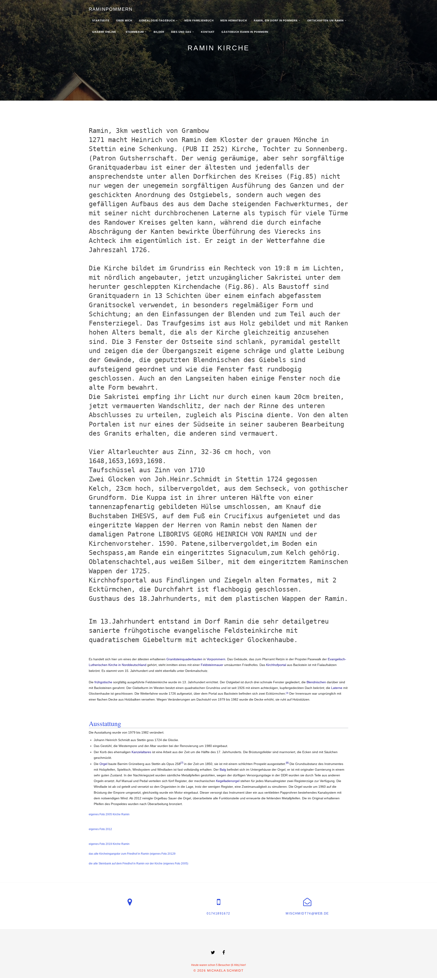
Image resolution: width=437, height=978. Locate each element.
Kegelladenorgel (227, 781)
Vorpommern (216, 659)
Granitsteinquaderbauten (184, 659)
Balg (223, 769)
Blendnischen (316, 682)
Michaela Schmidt (225, 970)
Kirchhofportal (276, 665)
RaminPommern (110, 9)
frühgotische (103, 682)
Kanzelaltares (141, 752)
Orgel (103, 764)
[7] (181, 762)
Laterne (336, 688)
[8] (287, 762)
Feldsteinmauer (212, 665)
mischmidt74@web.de (307, 913)
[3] (287, 693)
